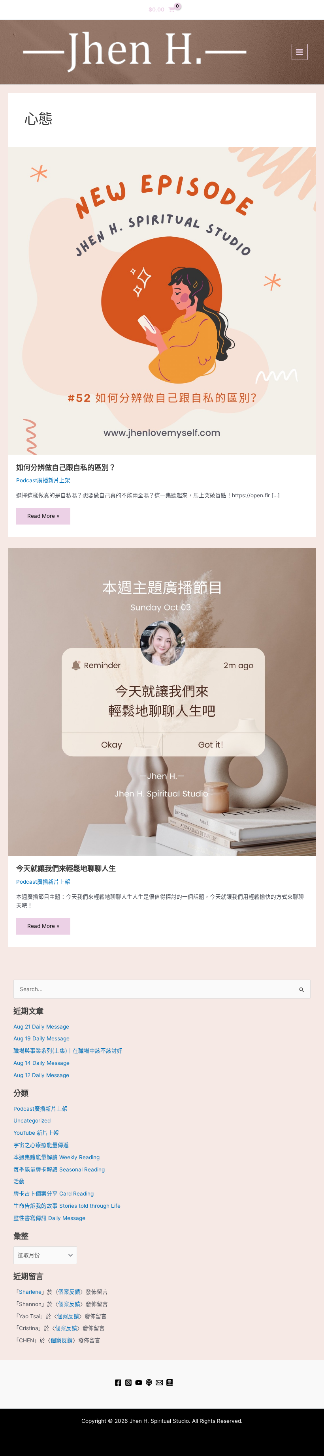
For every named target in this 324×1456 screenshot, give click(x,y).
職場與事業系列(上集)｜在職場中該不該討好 (67, 1050)
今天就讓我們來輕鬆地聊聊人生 (66, 868)
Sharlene (30, 1292)
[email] (159, 1382)
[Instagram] (128, 1382)
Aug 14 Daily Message (41, 1063)
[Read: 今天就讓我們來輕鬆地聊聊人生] (162, 702)
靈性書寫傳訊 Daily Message (49, 1218)
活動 (18, 1181)
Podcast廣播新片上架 (43, 480)
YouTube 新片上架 (36, 1133)
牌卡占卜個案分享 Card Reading (53, 1193)
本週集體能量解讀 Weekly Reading (56, 1157)
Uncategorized (32, 1120)
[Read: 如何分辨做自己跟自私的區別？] (162, 300)
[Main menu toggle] (300, 52)
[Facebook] (118, 1382)
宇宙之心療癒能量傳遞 (41, 1145)
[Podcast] (149, 1382)
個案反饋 (69, 1292)
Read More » (43, 513)
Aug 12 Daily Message (41, 1075)
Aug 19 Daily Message (41, 1038)
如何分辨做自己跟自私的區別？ (66, 467)
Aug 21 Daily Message (41, 1026)
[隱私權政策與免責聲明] (169, 1382)
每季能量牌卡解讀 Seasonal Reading (59, 1169)
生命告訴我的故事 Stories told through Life (67, 1206)
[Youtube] (138, 1382)
